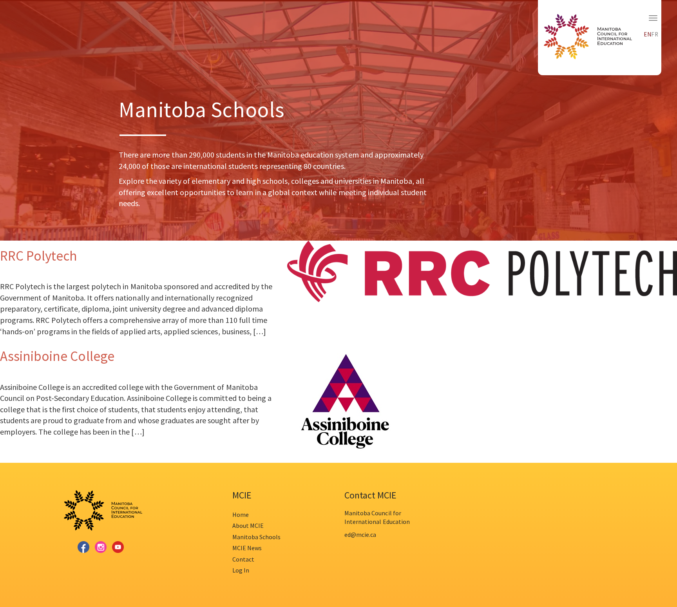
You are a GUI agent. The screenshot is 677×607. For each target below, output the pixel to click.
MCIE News (247, 548)
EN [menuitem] (648, 34)
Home (240, 514)
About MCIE (248, 525)
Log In (240, 570)
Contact (243, 559)
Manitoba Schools (256, 537)
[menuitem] (648, 33)
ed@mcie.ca (360, 534)
